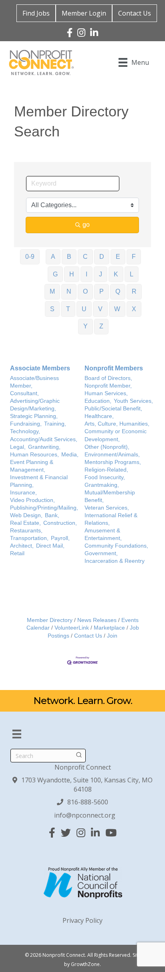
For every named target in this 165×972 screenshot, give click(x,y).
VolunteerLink (71, 628)
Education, (98, 401)
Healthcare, (99, 416)
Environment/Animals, (112, 455)
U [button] (84, 309)
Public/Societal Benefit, (113, 409)
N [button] (68, 291)
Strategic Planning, (34, 416)
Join (112, 636)
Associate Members (40, 368)
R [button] (134, 291)
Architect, (22, 546)
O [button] (85, 291)
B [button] (69, 256)
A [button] (53, 256)
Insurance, (23, 493)
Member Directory (49, 620)
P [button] (101, 291)
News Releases (97, 620)
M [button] (52, 291)
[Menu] (16, 734)
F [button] (134, 256)
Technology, (25, 431)
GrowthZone (85, 964)
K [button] (116, 274)
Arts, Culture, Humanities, (117, 424)
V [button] (100, 309)
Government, (101, 553)
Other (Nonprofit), (107, 447)
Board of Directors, (108, 378)
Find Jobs (36, 13)
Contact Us (134, 13)
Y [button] (85, 326)
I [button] (86, 274)
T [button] (68, 309)
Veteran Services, (107, 508)
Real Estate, (25, 523)
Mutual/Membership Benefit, (110, 496)
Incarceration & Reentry (115, 561)
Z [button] (101, 326)
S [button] (52, 309)
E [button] (118, 256)
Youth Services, (133, 401)
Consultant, (24, 393)
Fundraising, (26, 424)
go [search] (86, 224)
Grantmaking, (102, 485)
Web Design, (26, 515)
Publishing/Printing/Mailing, (44, 508)
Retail (17, 553)
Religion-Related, (106, 470)
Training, (55, 424)
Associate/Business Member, (34, 382)
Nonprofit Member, (108, 386)
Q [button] (117, 291)
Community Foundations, (116, 546)
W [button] (117, 309)
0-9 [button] (29, 256)
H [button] (71, 274)
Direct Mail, (50, 546)
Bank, (52, 515)
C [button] (85, 256)
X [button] (134, 309)
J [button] (100, 274)
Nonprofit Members (114, 368)
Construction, (60, 523)
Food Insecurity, (105, 477)
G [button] (55, 274)
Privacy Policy (82, 920)
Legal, (18, 447)
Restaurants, (26, 531)
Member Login (84, 13)
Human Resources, (34, 455)
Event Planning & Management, (31, 466)
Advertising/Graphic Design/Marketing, (35, 405)
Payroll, (60, 538)
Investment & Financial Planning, (39, 481)
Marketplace (109, 628)
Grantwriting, (44, 447)
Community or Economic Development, (116, 435)
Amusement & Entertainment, (103, 534)
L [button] (131, 274)
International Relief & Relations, (111, 519)
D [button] (101, 256)
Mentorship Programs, (113, 462)
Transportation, (29, 538)
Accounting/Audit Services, (43, 439)
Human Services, (106, 393)
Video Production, (32, 500)
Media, (69, 455)
